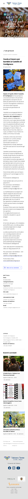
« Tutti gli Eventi (8, 51)
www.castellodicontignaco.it (11, 260)
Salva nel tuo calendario (13, 267)
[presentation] (13, 363)
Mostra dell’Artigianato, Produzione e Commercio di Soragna (18, 443)
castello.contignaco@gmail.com (12, 255)
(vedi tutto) (7, 379)
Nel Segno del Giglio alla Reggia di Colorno (7, 443)
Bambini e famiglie (8, 283)
